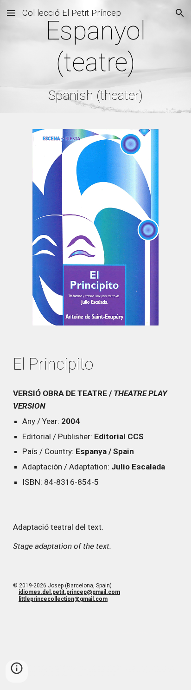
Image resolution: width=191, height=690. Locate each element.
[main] (95, 59)
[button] (11, 13)
